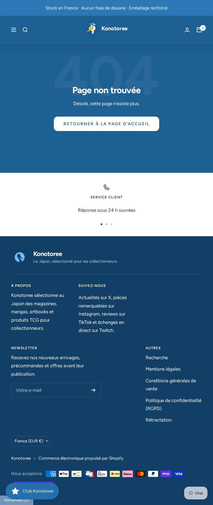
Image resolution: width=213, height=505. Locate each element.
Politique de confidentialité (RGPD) (173, 404)
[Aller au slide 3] (111, 224)
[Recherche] (25, 29)
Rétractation (159, 420)
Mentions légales (163, 369)
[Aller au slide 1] (101, 224)
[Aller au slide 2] (106, 224)
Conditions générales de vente (171, 384)
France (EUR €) (29, 441)
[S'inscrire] (93, 390)
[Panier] (199, 29)
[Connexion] (187, 30)
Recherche (157, 357)
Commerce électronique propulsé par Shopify (81, 458)
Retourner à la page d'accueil (106, 123)
